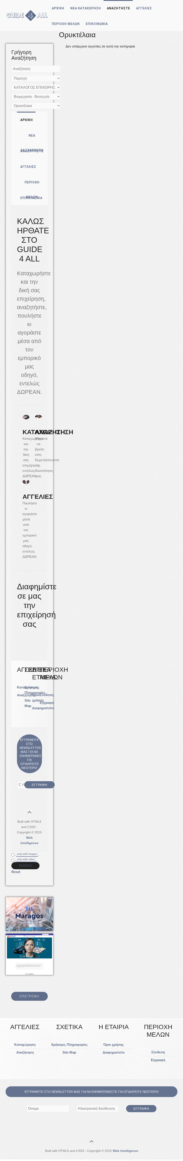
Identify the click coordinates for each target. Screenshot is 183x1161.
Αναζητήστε (118, 8)
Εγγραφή (47, 703)
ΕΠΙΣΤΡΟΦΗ (29, 996)
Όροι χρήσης (113, 1044)
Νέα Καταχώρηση (85, 8)
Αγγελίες (144, 8)
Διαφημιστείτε (43, 708)
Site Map (69, 1052)
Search (25, 865)
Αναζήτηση (25, 1052)
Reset (15, 872)
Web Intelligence (125, 1151)
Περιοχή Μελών (66, 24)
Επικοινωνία (97, 24)
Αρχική (58, 8)
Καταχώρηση (24, 1044)
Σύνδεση (46, 695)
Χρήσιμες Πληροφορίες (69, 1044)
